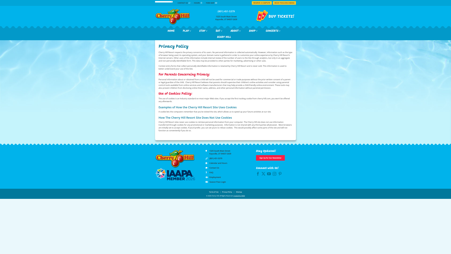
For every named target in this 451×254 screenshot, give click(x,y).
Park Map (210, 3)
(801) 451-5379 (226, 11)
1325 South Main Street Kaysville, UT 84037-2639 (226, 18)
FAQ (211, 172)
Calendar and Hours (218, 163)
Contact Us (183, 3)
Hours (197, 3)
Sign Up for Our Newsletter (270, 158)
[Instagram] (274, 174)
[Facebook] (258, 174)
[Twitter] (263, 174)
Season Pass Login (217, 182)
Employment (215, 177)
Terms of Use (213, 192)
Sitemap (239, 192)
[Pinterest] (280, 174)
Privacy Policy (227, 192)
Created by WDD (239, 196)
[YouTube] (269, 174)
